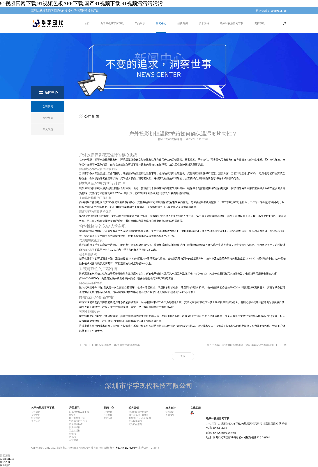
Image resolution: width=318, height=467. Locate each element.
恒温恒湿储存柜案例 (139, 412)
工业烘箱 (73, 440)
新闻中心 (161, 23)
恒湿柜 (72, 415)
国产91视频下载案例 (139, 415)
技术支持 (204, 23)
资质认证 (35, 421)
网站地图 (5, 465)
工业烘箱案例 (135, 421)
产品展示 (140, 23)
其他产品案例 (135, 424)
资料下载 (259, 23)
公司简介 (35, 412)
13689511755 (7, 458)
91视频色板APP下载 (79, 412)
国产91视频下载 (77, 418)
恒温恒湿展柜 (75, 424)
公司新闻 (108, 412)
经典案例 (182, 23)
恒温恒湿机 (74, 427)
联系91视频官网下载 (231, 23)
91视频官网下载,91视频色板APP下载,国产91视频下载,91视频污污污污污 (81, 3)
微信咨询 (5, 462)
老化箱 (72, 437)
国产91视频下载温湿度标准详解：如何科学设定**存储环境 (247, 345)
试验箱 (72, 433)
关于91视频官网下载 (112, 23)
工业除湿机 (74, 430)
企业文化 (35, 415)
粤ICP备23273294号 (126, 447)
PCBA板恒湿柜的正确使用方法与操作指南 (109, 345)
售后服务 (169, 415)
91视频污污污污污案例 (140, 418)
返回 (183, 356)
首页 (86, 23)
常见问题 (108, 418)
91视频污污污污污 (78, 421)
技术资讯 (169, 412)
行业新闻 (108, 415)
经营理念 (35, 418)
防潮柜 (283, 423)
